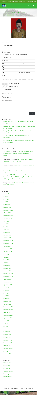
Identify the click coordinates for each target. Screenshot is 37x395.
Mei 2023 (6, 293)
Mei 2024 (6, 260)
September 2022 (8, 315)
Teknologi (6, 374)
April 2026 (6, 202)
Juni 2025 (6, 224)
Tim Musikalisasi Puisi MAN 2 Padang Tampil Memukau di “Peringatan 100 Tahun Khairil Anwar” (18, 177)
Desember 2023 (8, 274)
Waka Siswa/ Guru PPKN (18, 55)
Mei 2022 (6, 326)
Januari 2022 (7, 337)
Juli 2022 (6, 321)
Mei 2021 (5, 351)
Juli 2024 (6, 254)
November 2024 (8, 243)
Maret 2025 (6, 232)
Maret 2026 (6, 204)
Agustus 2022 (7, 318)
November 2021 (7, 343)
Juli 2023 (6, 287)
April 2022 (6, 329)
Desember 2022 (8, 307)
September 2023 (8, 282)
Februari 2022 (7, 334)
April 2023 (6, 296)
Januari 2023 (7, 304)
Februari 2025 (7, 235)
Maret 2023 (6, 298)
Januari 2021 (7, 354)
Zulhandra (6, 151)
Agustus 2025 (7, 218)
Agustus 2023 (7, 285)
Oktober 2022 (7, 312)
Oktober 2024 (7, 246)
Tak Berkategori (8, 371)
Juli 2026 (6, 193)
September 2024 (8, 249)
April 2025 (6, 229)
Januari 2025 (7, 238)
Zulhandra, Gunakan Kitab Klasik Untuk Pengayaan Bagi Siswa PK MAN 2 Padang (18, 153)
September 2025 (8, 216)
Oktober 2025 (7, 213)
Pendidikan (6, 368)
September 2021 (8, 348)
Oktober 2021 (7, 345)
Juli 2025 (6, 221)
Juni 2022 (6, 323)
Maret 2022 (6, 332)
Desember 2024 (8, 240)
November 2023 (8, 276)
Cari (3, 109)
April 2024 (6, 262)
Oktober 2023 (7, 279)
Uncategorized (7, 376)
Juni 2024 (6, 257)
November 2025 (8, 210)
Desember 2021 (7, 340)
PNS (10, 57)
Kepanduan (7, 363)
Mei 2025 (6, 227)
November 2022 (8, 309)
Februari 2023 (7, 301)
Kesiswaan (6, 365)
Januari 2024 (7, 271)
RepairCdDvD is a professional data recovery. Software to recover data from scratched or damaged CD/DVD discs (17, 173)
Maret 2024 (6, 265)
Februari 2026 (7, 207)
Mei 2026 (6, 199)
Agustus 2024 (7, 251)
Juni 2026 (6, 196)
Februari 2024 (7, 268)
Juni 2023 (6, 290)
